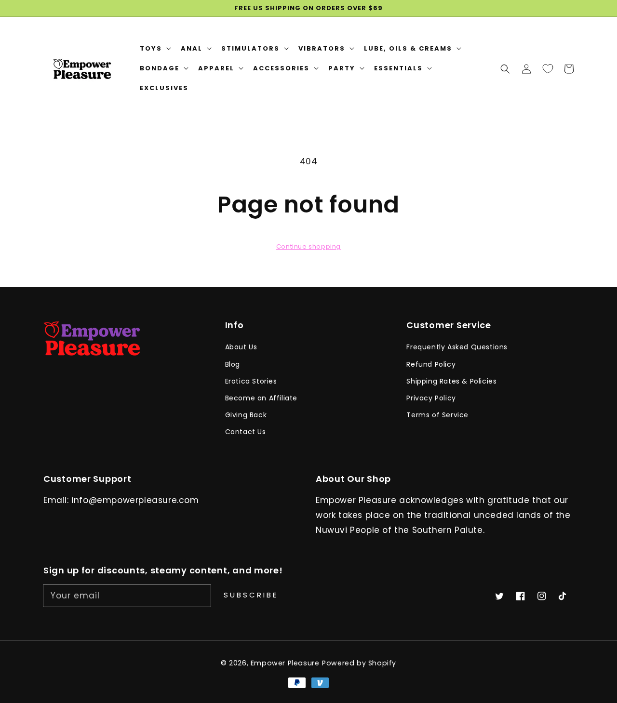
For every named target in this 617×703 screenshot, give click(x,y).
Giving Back (246, 415)
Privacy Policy (431, 398)
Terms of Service (437, 415)
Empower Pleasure (285, 663)
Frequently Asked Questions (457, 347)
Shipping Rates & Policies (451, 381)
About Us (241, 347)
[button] (505, 68)
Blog (232, 364)
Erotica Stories (251, 381)
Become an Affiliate (261, 398)
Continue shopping (308, 246)
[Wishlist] (547, 68)
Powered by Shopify (359, 663)
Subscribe (251, 595)
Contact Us (245, 432)
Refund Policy (431, 364)
